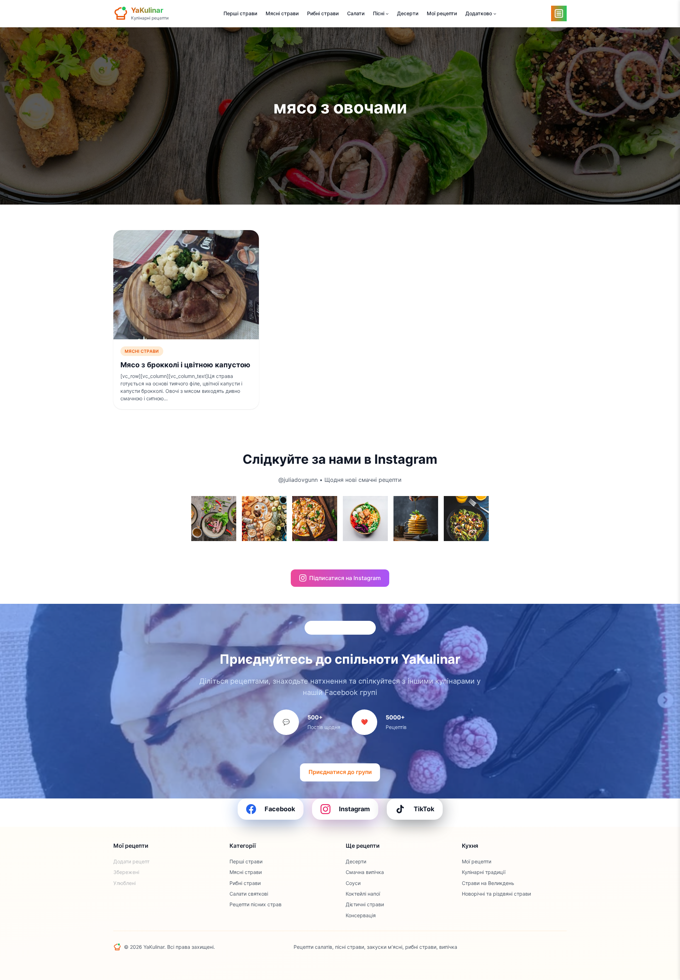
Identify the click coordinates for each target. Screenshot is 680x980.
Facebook (280, 809)
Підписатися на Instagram (345, 577)
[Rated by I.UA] (551, 947)
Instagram (354, 809)
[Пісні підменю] (387, 13)
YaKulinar (147, 10)
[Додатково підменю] (494, 13)
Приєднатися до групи (340, 771)
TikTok (424, 809)
